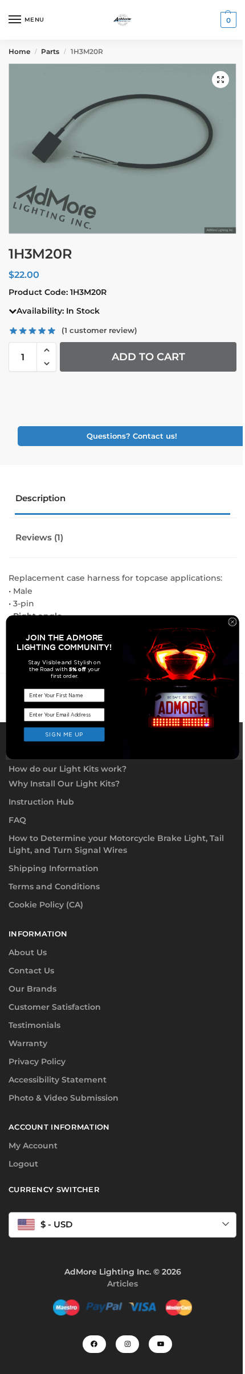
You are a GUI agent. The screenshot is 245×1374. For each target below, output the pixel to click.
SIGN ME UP (64, 734)
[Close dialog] (232, 622)
